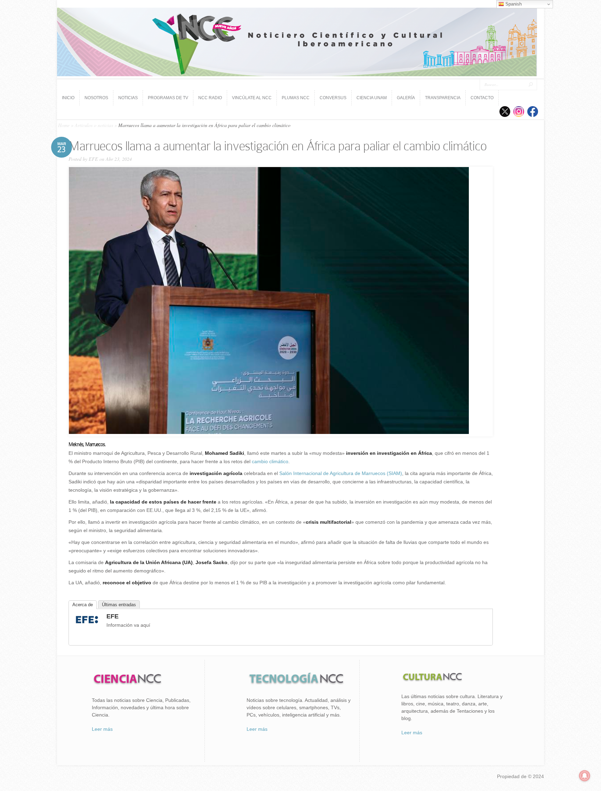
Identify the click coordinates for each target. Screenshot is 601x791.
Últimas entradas (119, 604)
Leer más (102, 729)
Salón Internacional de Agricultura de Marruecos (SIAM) (340, 473)
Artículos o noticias (94, 125)
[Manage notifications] (584, 775)
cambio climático (270, 461)
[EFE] (87, 624)
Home (64, 125)
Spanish (513, 4)
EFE (93, 159)
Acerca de (82, 604)
